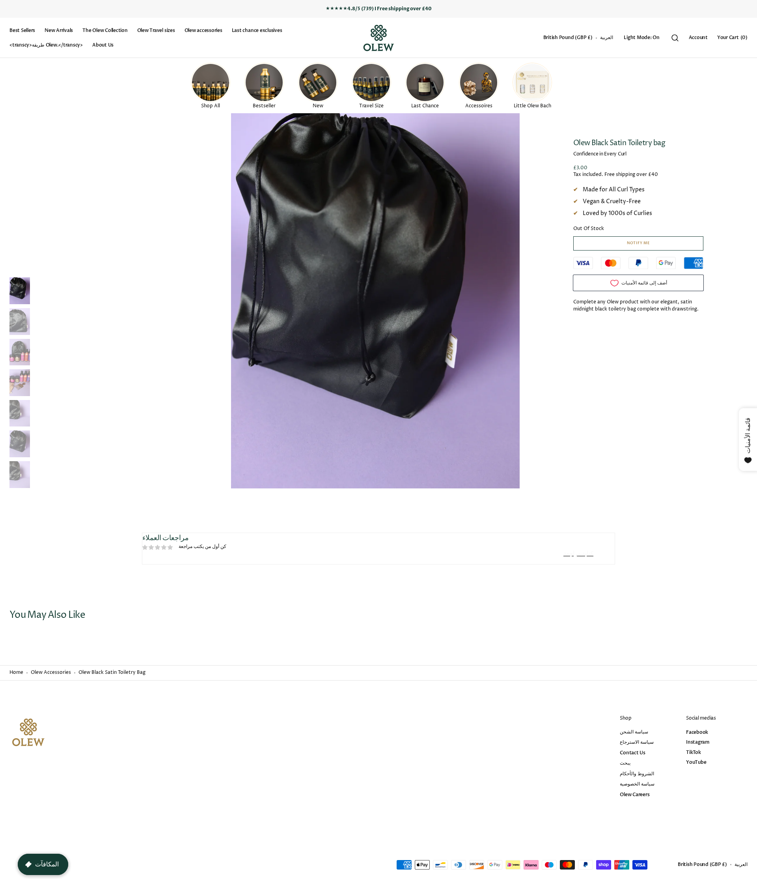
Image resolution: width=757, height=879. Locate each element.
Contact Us (632, 753)
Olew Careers (634, 794)
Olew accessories (51, 673)
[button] (568, 38)
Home (16, 673)
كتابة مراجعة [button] (578, 553)
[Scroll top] (747, 869)
